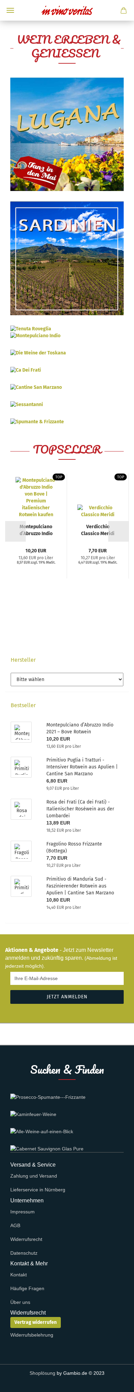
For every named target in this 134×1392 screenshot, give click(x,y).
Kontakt (18, 1274)
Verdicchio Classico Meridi (97, 529)
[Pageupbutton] (115, 1381)
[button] (15, 531)
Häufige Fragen (27, 1288)
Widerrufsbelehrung (31, 1335)
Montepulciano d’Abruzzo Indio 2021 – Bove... (36, 529)
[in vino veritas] (67, 10)
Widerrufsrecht (26, 1239)
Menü (10, 10)
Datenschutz (23, 1253)
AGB (15, 1225)
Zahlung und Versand (33, 1176)
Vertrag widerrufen (35, 1322)
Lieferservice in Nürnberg (37, 1189)
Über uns (20, 1302)
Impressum (22, 1211)
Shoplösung (42, 1373)
